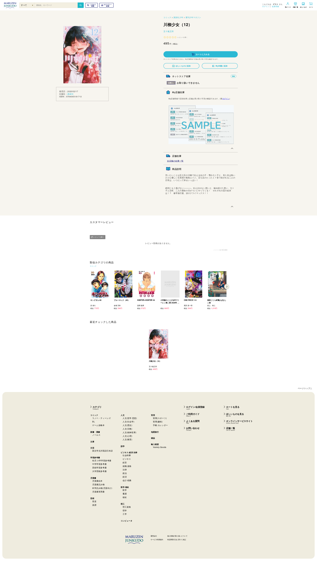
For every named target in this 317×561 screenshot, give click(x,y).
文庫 (92, 441)
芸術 (92, 498)
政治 (125, 473)
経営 (125, 462)
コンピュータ (126, 520)
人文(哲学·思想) (130, 418)
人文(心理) (127, 436)
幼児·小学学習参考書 (101, 460)
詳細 (233, 76)
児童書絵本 (97, 480)
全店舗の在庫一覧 (175, 160)
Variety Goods (159, 447)
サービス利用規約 (157, 539)
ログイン (265, 6)
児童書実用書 (98, 491)
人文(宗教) (127, 428)
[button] (106, 5)
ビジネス (127, 458)
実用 (153, 415)
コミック (167, 17)
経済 (125, 476)
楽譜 (94, 504)
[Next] (226, 286)
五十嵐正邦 (168, 31)
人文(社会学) (128, 421)
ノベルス (96, 434)
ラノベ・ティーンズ (101, 418)
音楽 (94, 501)
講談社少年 (178, 17)
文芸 (92, 447)
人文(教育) (127, 439)
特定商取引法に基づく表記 (176, 539)
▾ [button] (32, 5)
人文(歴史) (127, 425)
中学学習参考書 (99, 464)
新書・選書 (95, 432)
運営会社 (154, 536)
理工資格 (127, 506)
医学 (125, 490)
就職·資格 (127, 466)
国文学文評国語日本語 (102, 450)
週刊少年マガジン (193, 17)
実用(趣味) (158, 421)
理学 (125, 510)
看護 (125, 493)
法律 (125, 469)
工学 (125, 514)
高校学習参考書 (99, 467)
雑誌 (153, 438)
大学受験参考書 (99, 471)
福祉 (125, 497)
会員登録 (275, 6)
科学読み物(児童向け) (102, 488)
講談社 (70, 93)
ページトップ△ (305, 388)
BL (93, 421)
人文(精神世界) (129, 432)
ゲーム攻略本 (98, 425)
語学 (123, 446)
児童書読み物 (98, 484)
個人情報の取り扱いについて (177, 536)
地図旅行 (155, 432)
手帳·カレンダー (160, 425)
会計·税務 (127, 480)
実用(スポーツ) (160, 418)
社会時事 (127, 455)
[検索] (81, 5)
